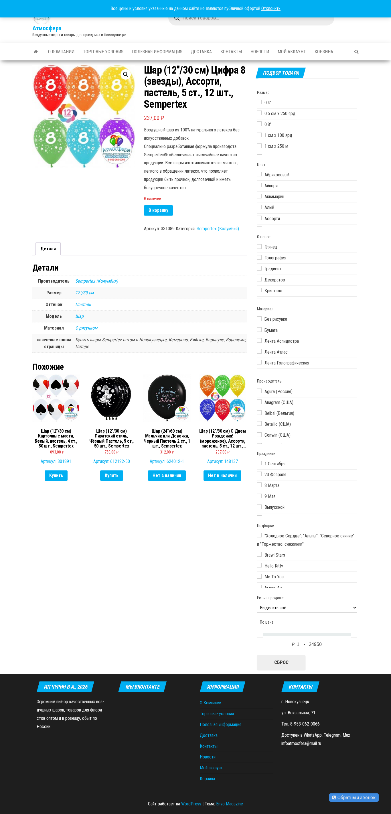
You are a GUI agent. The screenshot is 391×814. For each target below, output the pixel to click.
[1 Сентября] (259, 463)
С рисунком (86, 328)
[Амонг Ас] (259, 587)
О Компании (61, 51)
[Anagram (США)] (259, 401)
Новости (259, 51)
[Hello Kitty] (259, 565)
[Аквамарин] (259, 196)
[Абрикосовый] (259, 174)
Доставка (201, 51)
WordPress (191, 804)
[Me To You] (259, 576)
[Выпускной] (259, 506)
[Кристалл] (259, 290)
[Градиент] (259, 268)
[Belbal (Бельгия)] (259, 412)
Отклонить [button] (271, 8)
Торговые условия (103, 51)
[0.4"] (259, 102)
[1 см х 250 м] (259, 145)
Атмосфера (46, 28)
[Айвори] (259, 185)
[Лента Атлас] (259, 351)
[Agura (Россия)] (259, 391)
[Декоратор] (259, 279)
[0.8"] (259, 123)
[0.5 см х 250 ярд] (259, 113)
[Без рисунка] (259, 318)
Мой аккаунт (292, 51)
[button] (126, 74)
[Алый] (259, 207)
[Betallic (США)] (259, 423)
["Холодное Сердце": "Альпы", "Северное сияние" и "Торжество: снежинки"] (259, 535)
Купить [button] (56, 475)
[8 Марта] (259, 484)
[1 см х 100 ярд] (259, 135)
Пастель (83, 304)
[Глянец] (259, 246)
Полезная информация (157, 51)
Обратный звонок (356, 797)
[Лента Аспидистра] (259, 340)
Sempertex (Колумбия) (218, 228)
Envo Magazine (229, 804)
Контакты (231, 51)
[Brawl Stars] (259, 554)
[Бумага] (259, 329)
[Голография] (259, 257)
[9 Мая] (259, 496)
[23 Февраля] (259, 474)
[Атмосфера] (36, 51)
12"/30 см (84, 292)
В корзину (158, 210)
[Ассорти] (259, 218)
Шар (79, 316)
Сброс (281, 662)
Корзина (324, 51)
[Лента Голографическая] (259, 362)
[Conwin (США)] (259, 434)
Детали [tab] (48, 248)
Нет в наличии (167, 475)
